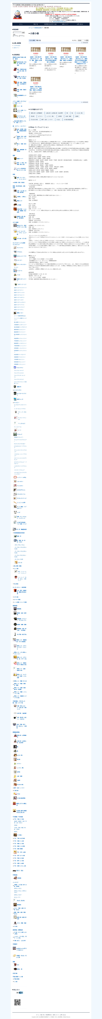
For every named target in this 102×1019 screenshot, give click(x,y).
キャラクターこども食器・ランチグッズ (19, 243)
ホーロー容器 (17, 599)
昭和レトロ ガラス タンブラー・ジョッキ (22, 647)
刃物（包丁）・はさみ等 (20, 940)
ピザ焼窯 (19, 205)
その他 (15, 926)
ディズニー (16, 402)
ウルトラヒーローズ (18, 370)
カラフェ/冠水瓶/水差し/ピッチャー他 (21, 169)
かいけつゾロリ (17, 390)
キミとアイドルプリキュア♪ (20, 440)
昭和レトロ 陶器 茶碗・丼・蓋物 (20, 684)
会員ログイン (16, 47)
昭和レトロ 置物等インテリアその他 (20, 696)
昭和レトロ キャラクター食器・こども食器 (21, 676)
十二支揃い (19, 835)
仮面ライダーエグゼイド (20, 302)
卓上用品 (16, 583)
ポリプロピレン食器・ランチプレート (21, 116)
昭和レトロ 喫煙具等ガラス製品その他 (21, 663)
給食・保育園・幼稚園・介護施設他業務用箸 (21, 131)
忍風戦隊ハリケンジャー (20, 364)
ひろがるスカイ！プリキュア (20, 446)
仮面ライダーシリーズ (21, 279)
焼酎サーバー (20, 158)
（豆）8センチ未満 (18, 559)
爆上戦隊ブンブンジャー (20, 322)
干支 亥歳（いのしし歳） (20, 865)
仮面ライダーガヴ (22, 284)
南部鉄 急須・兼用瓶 (21, 613)
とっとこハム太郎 (21, 502)
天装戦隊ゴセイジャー (19, 359)
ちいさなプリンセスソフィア (20, 405)
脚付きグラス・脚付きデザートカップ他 (21, 226)
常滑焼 (15, 825)
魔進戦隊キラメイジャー (20, 332)
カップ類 (16, 568)
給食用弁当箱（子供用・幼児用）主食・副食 (21, 63)
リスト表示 (32, 40)
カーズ (19, 430)
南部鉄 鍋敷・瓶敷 (21, 624)
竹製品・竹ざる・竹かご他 (21, 956)
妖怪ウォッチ (20, 399)
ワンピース (19, 270)
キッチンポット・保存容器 (19, 587)
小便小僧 (16, 790)
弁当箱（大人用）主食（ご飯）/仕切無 (21, 77)
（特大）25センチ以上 (19, 544)
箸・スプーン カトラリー (19, 126)
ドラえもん (19, 251)
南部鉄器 (15, 605)
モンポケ (16, 267)
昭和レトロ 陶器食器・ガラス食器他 (21, 640)
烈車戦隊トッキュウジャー (20, 348)
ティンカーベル (17, 426)
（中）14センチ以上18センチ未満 (20, 552)
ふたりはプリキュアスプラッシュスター (20, 473)
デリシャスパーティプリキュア (20, 450)
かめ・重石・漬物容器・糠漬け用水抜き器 (21, 592)
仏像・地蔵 (68, 116)
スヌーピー (19, 260)
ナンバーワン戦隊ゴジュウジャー (20, 319)
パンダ (18, 512)
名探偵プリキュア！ (18, 437)
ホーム (20, 24)
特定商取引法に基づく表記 (50, 24)
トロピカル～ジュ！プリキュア (20, 454)
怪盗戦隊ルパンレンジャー (20, 338)
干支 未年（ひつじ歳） (20, 855)
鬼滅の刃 (19, 386)
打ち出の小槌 (34, 119)
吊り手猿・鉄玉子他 (21, 634)
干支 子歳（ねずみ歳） (20, 838)
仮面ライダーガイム (18, 309)
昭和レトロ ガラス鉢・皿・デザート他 (21, 658)
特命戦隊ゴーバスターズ (20, 354)
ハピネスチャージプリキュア (20, 466)
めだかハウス (17, 897)
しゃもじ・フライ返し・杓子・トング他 (20, 937)
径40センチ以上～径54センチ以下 (20, 891)
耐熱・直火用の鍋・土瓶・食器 (19, 186)
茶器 (14, 174)
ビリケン (40, 116)
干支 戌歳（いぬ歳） (19, 863)
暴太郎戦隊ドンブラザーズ (20, 327)
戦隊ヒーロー (20, 312)
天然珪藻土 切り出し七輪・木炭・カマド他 (19, 701)
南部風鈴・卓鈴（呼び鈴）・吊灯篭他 (21, 629)
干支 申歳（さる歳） (19, 858)
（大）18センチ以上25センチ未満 (20, 548)
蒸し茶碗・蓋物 (17, 566)
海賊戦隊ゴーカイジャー (20, 357)
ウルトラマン (20, 367)
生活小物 (15, 973)
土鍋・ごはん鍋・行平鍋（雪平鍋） (21, 191)
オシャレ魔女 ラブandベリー (21, 507)
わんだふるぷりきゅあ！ (20, 443)
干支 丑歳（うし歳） (19, 841)
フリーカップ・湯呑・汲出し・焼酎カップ (22, 579)
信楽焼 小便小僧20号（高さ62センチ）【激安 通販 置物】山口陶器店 (36, 88)
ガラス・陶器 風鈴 (21, 923)
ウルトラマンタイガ (18, 373)
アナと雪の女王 (21, 423)
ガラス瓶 (16, 597)
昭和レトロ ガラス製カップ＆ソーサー (20, 653)
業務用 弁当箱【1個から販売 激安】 (19, 58)
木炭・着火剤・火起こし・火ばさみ (21, 718)
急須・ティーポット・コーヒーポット (21, 178)
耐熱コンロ (19, 200)
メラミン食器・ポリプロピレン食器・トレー (19, 102)
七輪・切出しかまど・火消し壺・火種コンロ (21, 707)
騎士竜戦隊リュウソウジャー (20, 335)
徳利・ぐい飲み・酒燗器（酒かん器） (21, 163)
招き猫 (32, 116)
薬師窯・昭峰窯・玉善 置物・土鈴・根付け (20, 822)
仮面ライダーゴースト (19, 304)
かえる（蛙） (80, 113)
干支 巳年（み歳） (21, 852)
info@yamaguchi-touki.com (59, 21)
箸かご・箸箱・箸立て (21, 144)
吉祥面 (60, 116)
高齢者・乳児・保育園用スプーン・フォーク (21, 138)
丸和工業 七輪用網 (21, 713)
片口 (18, 964)
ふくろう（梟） (50, 116)
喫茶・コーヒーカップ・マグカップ (22, 572)
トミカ (18, 274)
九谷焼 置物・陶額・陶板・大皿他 (20, 828)
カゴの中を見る (17, 45)
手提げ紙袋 (16, 979)
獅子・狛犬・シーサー (47, 119)
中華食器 (15, 875)
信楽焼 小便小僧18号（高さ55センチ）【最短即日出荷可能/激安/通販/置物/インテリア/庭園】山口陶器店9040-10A (81, 60)
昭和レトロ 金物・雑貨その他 (21, 669)
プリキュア (19, 434)
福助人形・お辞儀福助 (36, 113)
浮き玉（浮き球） (21, 900)
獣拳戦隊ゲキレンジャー (20, 361)
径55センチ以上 (17, 888)
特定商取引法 (48, 1014)
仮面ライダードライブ (19, 307)
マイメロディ (20, 485)
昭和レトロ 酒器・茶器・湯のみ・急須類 (20, 688)
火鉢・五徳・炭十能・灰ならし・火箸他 (21, 726)
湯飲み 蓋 (19, 969)
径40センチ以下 (17, 894)
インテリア (15, 882)
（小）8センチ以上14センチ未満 (20, 556)
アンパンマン (20, 247)
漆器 (14, 961)
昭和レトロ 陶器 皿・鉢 (20, 681)
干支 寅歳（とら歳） (19, 843)
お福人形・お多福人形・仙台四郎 (54, 113)
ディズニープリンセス (22, 418)
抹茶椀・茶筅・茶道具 (19, 182)
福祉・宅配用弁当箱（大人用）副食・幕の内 (21, 71)
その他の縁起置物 (68, 119)
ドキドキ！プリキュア (19, 470)
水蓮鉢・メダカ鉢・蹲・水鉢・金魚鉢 (20, 885)
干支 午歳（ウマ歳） (19, 819)
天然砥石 (15, 944)
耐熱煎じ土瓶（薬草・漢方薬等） (21, 217)
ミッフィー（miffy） (22, 477)
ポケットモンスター (21, 264)
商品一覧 (36, 24)
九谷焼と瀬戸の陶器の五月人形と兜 (21, 811)
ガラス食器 (15, 222)
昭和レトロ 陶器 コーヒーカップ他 (20, 692)
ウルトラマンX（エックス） (19, 376)
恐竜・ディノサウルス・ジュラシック (21, 517)
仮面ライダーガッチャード (20, 287)
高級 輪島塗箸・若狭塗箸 (21, 150)
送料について (65, 24)
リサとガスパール (21, 494)
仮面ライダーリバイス (19, 292)
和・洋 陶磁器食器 (21, 529)
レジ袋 (15, 981)
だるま (58, 119)
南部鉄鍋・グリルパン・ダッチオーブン (21, 619)
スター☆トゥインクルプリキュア (20, 458)
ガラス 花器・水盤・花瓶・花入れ (20, 909)
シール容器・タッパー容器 (20, 602)
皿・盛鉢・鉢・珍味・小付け (21, 541)
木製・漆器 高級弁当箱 (21, 90)
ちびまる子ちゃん (21, 490)
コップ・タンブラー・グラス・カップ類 (21, 233)
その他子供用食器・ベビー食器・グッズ (21, 523)
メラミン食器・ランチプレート (21, 111)
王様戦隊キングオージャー (20, 324)
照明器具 (19, 904)
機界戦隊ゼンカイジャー (20, 329)
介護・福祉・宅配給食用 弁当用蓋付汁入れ (21, 84)
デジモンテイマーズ (21, 498)
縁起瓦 (15, 831)
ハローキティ (20, 481)
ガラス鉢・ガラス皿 (21, 238)
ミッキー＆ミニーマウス (20, 408)
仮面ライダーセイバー (19, 295)
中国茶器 (19, 878)
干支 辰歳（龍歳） (19, 848)
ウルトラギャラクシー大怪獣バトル (20, 382)
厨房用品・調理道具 (18, 930)
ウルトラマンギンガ (18, 379)
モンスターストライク (21, 394)
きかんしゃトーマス (21, 256)
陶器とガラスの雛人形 (21, 804)
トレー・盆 (19, 106)
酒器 (14, 155)
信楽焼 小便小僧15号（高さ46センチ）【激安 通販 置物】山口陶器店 (66, 58)
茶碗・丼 (19, 536)
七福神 (76, 116)
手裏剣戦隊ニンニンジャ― (20, 345)
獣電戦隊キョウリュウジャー (20, 351)
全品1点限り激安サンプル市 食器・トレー (20, 121)
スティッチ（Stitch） (22, 412)
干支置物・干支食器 (18, 816)
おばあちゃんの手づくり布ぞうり (21, 949)
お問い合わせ (80, 24)
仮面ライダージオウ (18, 299)
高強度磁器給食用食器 (19, 532)
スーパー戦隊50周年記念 (20, 315)
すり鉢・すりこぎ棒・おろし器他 (20, 933)
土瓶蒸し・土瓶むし (21, 196)
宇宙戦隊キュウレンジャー (20, 340)
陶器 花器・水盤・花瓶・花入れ (20, 913)
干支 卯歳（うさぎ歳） (20, 846)
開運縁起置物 (38, 27)
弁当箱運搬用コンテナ (21, 96)
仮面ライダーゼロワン (19, 297)
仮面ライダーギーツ (18, 290)
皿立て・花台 (19, 870)
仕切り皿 (20, 562)
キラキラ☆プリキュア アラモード (20, 462)
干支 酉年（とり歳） (19, 860)
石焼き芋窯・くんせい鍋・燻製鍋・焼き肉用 (21, 211)
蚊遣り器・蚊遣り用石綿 (21, 918)
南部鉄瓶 (19, 608)
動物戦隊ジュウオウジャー (20, 343)
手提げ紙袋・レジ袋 (18, 976)
